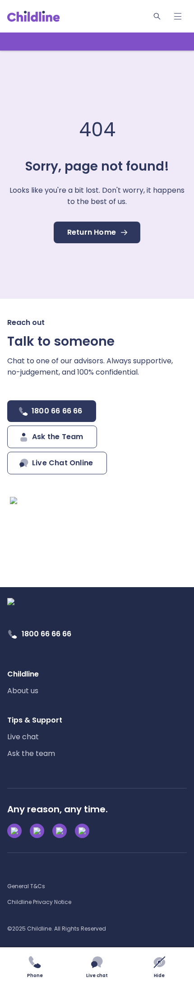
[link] (33, 16)
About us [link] (22, 691)
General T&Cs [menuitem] (26, 886)
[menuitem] (23, 682)
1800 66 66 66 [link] (46, 634)
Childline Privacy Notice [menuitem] (39, 902)
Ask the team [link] (31, 753)
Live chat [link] (23, 737)
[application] (97, 493)
